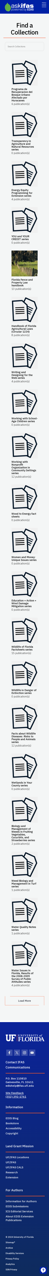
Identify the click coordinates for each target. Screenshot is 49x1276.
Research (12, 1172)
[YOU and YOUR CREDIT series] (24, 220)
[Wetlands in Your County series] (24, 766)
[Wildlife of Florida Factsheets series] (24, 630)
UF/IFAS (11, 1162)
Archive (9, 1248)
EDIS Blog (12, 1118)
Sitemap (10, 1242)
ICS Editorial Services (19, 1211)
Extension (12, 1177)
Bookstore (12, 1123)
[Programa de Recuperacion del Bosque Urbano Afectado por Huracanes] (24, 73)
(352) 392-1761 (16, 1096)
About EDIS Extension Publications (20, 1218)
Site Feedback (15, 1093)
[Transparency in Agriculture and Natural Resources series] (24, 125)
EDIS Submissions (17, 1206)
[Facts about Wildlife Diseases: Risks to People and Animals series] (24, 717)
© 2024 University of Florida (20, 1237)
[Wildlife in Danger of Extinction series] (24, 674)
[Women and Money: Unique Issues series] (24, 541)
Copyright (12, 1133)
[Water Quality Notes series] (24, 911)
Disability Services (15, 1253)
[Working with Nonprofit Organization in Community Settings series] (24, 445)
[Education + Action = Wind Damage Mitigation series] (24, 584)
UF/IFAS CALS (14, 1167)
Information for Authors (21, 1201)
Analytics (10, 1264)
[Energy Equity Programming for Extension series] (24, 174)
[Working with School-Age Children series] (24, 402)
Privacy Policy (12, 1258)
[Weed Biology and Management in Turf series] (24, 864)
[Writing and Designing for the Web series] (24, 356)
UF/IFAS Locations (17, 1157)
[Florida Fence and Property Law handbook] (24, 263)
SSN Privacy (11, 1269)
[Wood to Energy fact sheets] (24, 497)
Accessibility (14, 1128)
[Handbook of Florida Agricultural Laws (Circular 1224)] (24, 310)
